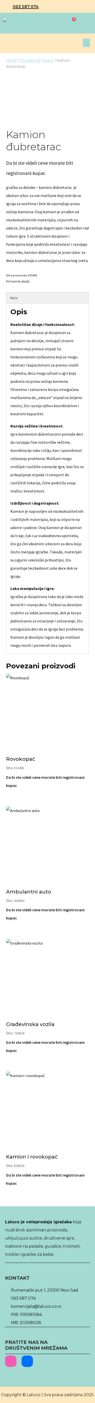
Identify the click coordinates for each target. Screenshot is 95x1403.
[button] (86, 43)
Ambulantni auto (28, 892)
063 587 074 (26, 6)
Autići (25, 281)
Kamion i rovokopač (32, 1157)
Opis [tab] (13, 297)
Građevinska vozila (30, 1024)
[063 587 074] (7, 6)
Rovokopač (20, 759)
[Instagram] (10, 1361)
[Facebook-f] (27, 1361)
